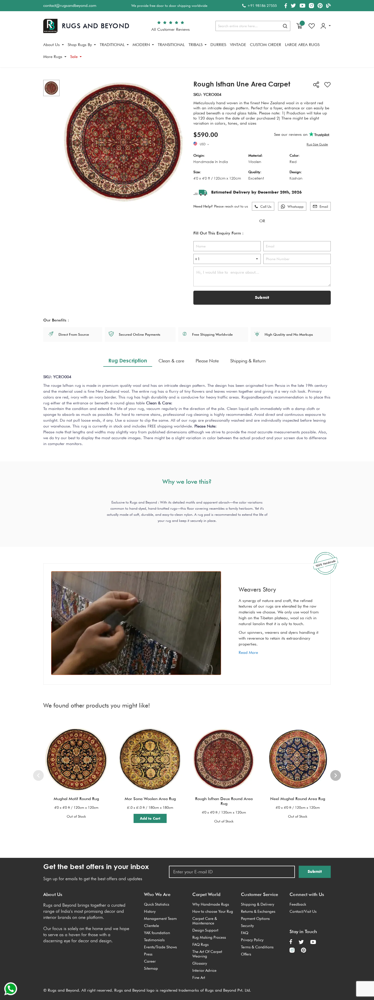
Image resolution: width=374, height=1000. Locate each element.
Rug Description (127, 360)
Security (247, 925)
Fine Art (198, 977)
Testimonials (154, 940)
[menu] (187, 53)
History (150, 911)
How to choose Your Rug (212, 911)
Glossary (199, 963)
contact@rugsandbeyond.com (69, 5)
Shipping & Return (248, 360)
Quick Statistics (156, 904)
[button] (204, 144)
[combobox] (252, 26)
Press (148, 954)
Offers (246, 954)
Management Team (160, 918)
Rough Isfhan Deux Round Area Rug (224, 801)
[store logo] (86, 26)
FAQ (244, 933)
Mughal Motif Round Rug (76, 798)
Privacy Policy (252, 940)
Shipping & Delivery (257, 904)
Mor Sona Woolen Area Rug (150, 798)
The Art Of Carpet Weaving (207, 954)
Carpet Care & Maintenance (204, 920)
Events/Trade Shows (160, 947)
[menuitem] (53, 45)
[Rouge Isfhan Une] (51, 88)
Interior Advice (204, 970)
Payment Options (255, 918)
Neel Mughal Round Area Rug (297, 798)
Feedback (298, 904)
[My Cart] (299, 26)
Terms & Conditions (257, 947)
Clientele (151, 925)
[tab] (127, 361)
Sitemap (151, 968)
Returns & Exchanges (258, 911)
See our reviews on (291, 134)
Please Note (207, 360)
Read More (248, 652)
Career (150, 961)
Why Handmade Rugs (210, 904)
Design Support (205, 930)
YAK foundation (157, 933)
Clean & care (171, 360)
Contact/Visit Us (303, 911)
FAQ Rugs (200, 944)
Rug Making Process (209, 937)
